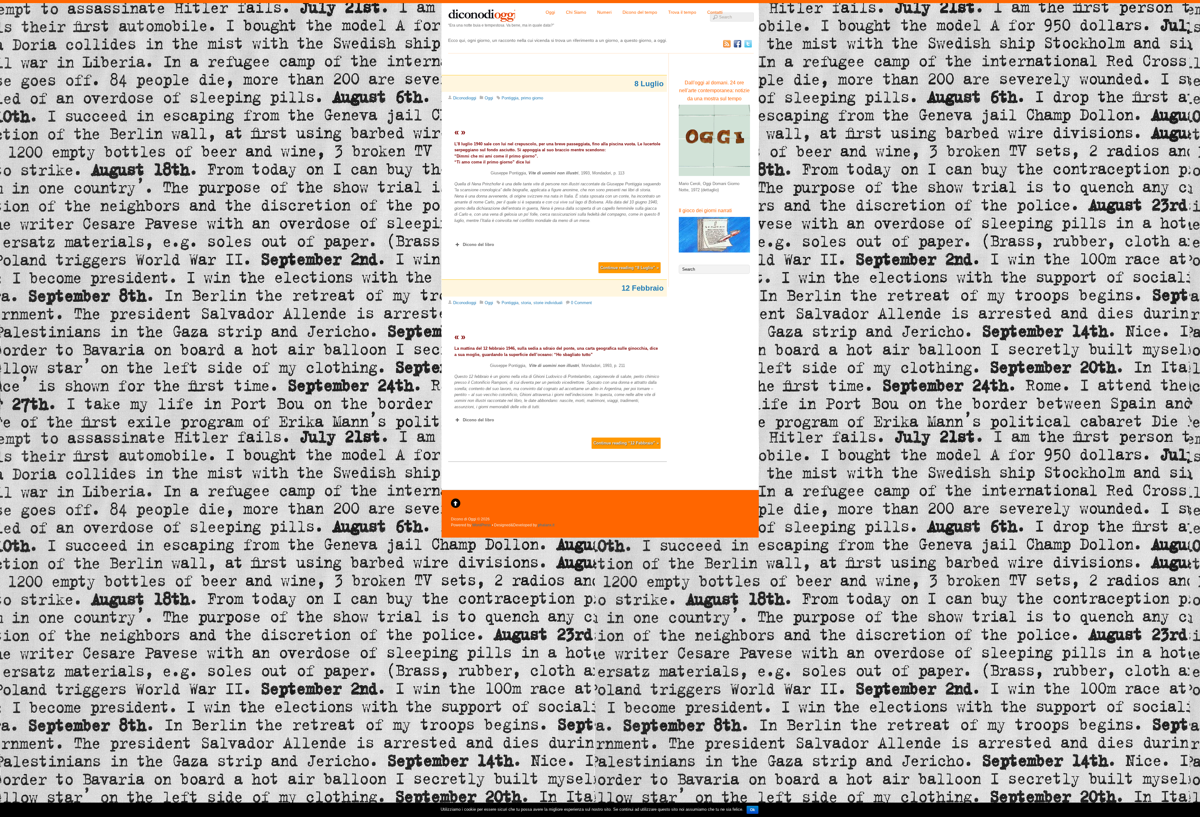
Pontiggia (510, 98)
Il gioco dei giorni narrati (705, 210)
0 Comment (581, 302)
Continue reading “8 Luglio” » (629, 267)
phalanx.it (546, 525)
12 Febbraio (643, 288)
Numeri (604, 12)
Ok (752, 810)
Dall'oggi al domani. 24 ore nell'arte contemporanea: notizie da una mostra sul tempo (714, 90)
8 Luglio (649, 83)
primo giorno (532, 98)
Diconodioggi (464, 98)
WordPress (481, 525)
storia (526, 302)
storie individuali (547, 302)
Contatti (714, 12)
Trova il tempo (682, 12)
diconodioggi (481, 14)
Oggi (550, 12)
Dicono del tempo (639, 12)
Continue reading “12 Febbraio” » (626, 443)
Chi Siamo (576, 12)
